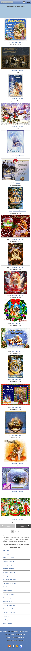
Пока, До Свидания (9, 605)
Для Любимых (7, 601)
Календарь (6, 554)
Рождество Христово (18, 42)
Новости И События (9, 612)
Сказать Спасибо (8, 609)
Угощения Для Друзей (9, 579)
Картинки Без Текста (9, 583)
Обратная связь (24, 631)
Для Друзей (6, 587)
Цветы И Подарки (8, 594)
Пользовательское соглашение (15, 640)
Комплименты (7, 590)
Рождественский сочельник (17, 211)
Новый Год (6, 616)
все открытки (7, 2)
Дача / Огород (7, 623)
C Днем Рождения (8, 561)
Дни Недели (6, 576)
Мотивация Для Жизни (10, 568)
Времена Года (7, 598)
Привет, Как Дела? (8, 565)
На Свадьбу (6, 620)
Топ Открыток (7, 550)
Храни (18, 183)
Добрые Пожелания (9, 572)
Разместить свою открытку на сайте (15, 634)
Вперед (22, 526)
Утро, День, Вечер (8, 557)
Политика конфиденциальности (15, 637)
